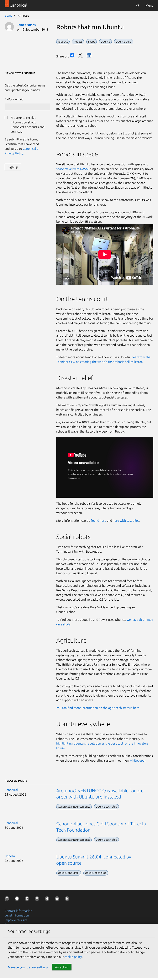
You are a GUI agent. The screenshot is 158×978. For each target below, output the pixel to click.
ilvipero (10, 856)
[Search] (138, 5)
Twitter (80, 55)
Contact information (18, 910)
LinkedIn (89, 55)
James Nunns (26, 25)
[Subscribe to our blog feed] (68, 899)
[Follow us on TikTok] (48, 899)
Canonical (11, 790)
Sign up (13, 167)
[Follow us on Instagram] (38, 899)
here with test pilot (126, 520)
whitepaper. (138, 760)
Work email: (15, 99)
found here (98, 520)
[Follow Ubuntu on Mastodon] (8, 899)
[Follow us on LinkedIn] (28, 899)
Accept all (61, 967)
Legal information (17, 915)
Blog (8, 15)
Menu (149, 5)
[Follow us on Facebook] (18, 899)
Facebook (72, 55)
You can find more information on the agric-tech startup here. (98, 708)
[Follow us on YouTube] (58, 899)
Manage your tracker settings (28, 967)
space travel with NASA (72, 169)
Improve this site (16, 920)
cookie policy (73, 956)
